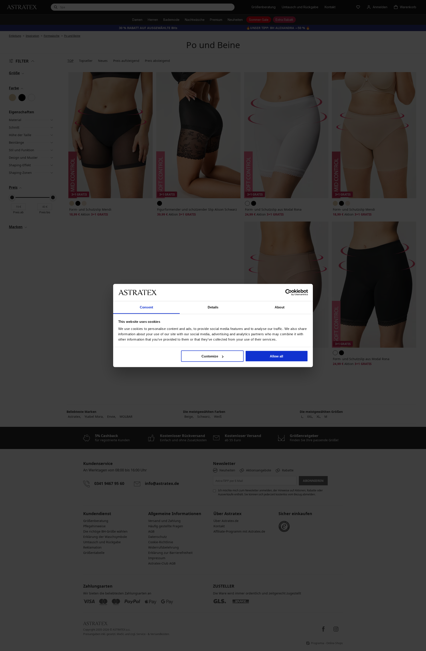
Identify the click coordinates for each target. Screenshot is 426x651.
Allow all (276, 356)
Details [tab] (213, 307)
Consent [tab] (146, 307)
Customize (209, 356)
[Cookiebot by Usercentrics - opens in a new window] (288, 292)
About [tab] (279, 307)
